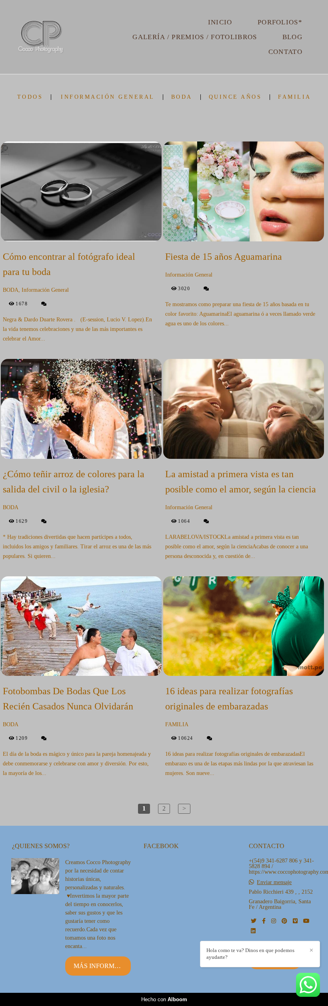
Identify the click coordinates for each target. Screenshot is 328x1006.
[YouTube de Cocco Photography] (306, 921)
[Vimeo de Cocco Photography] (295, 921)
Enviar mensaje (274, 882)
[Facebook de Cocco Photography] (264, 921)
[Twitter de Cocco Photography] (253, 921)
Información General (108, 97)
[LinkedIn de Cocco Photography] (253, 931)
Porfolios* (280, 22)
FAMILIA (294, 97)
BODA (181, 97)
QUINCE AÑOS (235, 97)
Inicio (220, 22)
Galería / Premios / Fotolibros (194, 37)
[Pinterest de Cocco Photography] (284, 921)
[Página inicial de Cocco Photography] (41, 37)
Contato (285, 52)
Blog (292, 37)
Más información (102, 965)
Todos (30, 97)
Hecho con (164, 999)
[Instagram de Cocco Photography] (273, 921)
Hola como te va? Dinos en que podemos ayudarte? (250, 953)
